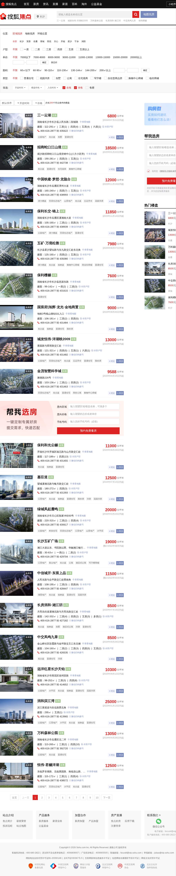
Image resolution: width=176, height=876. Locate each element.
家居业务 (57, 821)
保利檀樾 (143, 20)
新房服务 (43, 821)
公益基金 (96, 4)
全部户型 (109, 126)
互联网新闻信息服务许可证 (97, 858)
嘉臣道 (42, 477)
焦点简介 (7, 821)
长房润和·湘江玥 (113, 20)
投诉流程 (7, 825)
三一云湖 (61, 20)
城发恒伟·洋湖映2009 (78, 20)
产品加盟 (93, 821)
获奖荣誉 (21, 821)
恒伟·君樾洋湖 (48, 765)
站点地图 (21, 825)
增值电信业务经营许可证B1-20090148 (43, 858)
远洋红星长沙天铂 (51, 669)
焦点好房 (116, 821)
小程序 (172, 4)
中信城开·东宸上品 (51, 573)
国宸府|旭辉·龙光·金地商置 (58, 307)
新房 (36, 4)
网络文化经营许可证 (150, 858)
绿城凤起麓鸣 (47, 509)
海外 (84, 4)
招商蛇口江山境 (49, 147)
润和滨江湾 (45, 701)
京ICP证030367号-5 (73, 858)
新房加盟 (80, 821)
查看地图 (86, 122)
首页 (26, 4)
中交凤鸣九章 (129, 20)
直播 (55, 4)
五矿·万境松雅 (48, 243)
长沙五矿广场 (47, 541)
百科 (74, 4)
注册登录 (116, 825)
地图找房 (148, 14)
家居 (65, 4)
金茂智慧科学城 (49, 371)
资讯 (45, 4)
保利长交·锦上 (48, 211)
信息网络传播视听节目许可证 (125, 858)
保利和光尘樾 (47, 445)
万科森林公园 (96, 20)
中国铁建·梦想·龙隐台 (54, 179)
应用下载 (129, 821)
